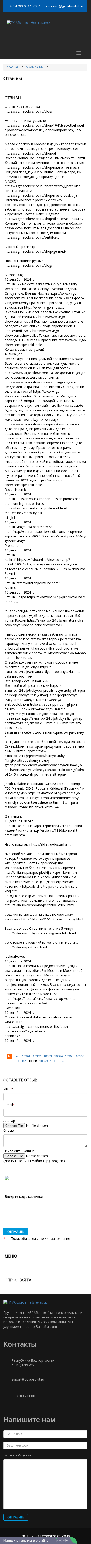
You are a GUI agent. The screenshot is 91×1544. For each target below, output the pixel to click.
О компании (35, 67)
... (17, 1056)
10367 (22, 1061)
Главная (13, 67)
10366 (80, 1056)
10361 (26, 1056)
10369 (43, 1061)
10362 (37, 1056)
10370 (54, 1061)
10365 (69, 1056)
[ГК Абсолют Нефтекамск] (28, 22)
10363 (48, 1056)
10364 (58, 1056)
